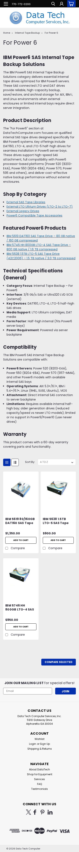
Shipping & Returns (39, 748)
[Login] (61, 4)
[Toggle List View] (15, 462)
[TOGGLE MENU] (6, 4)
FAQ (39, 784)
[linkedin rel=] (50, 812)
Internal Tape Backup (27, 32)
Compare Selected (58, 662)
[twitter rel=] (28, 812)
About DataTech (39, 769)
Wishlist (39, 739)
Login (32, 744)
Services (39, 779)
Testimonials (39, 789)
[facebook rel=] (34, 812)
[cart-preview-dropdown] (70, 3)
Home (6, 32)
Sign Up (45, 744)
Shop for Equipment (39, 774)
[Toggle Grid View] (7, 462)
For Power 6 (51, 32)
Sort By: (30, 462)
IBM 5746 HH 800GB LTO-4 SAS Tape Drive (19, 608)
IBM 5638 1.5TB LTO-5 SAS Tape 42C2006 (56, 521)
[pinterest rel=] (42, 812)
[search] (53, 4)
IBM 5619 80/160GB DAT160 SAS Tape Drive (20, 521)
